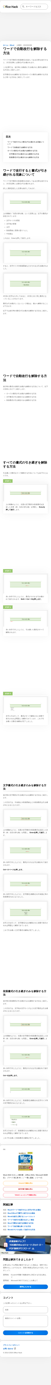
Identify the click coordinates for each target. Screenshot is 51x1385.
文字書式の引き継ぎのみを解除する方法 (24, 154)
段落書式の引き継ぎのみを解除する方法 (24, 157)
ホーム (5, 45)
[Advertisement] (25, 1382)
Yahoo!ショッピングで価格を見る (25, 1195)
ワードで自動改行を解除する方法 (19, 147)
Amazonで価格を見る (26, 1183)
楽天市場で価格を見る (25, 1189)
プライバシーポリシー (11, 1345)
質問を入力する (25, 1287)
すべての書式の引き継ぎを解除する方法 (22, 151)
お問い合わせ (8, 1349)
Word (12, 45)
